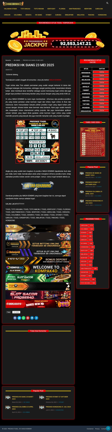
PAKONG (91, 15)
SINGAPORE (69, 15)
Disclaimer (90, 429)
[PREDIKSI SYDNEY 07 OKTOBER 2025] (41, 397)
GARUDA (58, 15)
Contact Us (104, 429)
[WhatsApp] (23, 318)
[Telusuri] (107, 4)
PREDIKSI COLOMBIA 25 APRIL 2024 (22, 408)
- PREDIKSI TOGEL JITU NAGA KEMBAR (19, 429)
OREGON (7, 15)
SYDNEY (49, 15)
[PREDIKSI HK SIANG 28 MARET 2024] (8, 397)
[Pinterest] (28, 318)
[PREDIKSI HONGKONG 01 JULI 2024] (41, 407)
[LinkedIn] (32, 318)
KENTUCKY (51, 9)
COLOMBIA (18, 15)
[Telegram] (36, 318)
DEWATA (28, 15)
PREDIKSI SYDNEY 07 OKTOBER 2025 (57, 398)
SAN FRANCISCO (75, 9)
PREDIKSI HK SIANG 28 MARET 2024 (22, 398)
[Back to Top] (108, 428)
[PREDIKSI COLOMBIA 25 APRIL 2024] (8, 407)
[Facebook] (15, 318)
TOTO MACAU (25, 9)
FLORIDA (62, 9)
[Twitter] (19, 318)
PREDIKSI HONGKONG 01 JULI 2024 (58, 407)
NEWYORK (88, 9)
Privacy (97, 429)
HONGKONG (102, 15)
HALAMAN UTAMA (10, 9)
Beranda (8, 60)
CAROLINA (99, 9)
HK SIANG (38, 15)
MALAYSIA (80, 15)
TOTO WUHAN (39, 9)
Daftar (102, 72)
